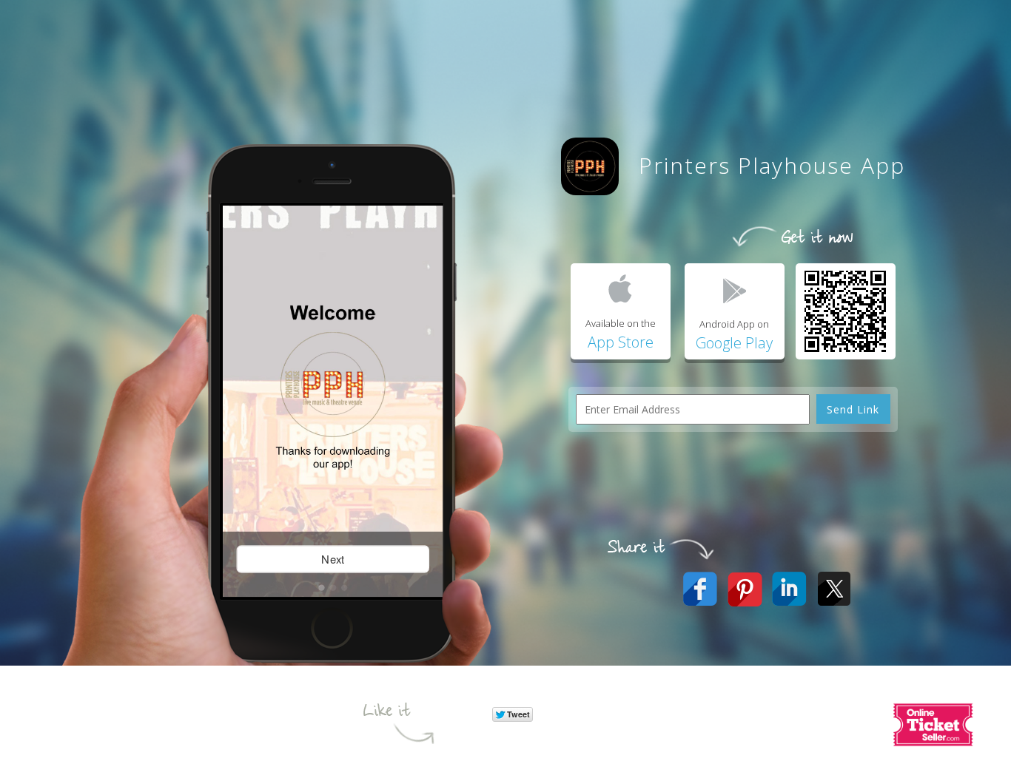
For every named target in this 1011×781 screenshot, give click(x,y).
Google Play (734, 343)
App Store (621, 342)
